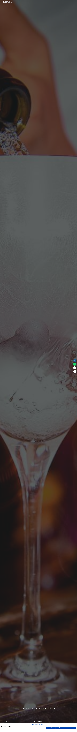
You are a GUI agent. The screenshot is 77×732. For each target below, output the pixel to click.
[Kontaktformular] (74, 367)
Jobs (67, 2)
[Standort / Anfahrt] (74, 371)
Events (41, 2)
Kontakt (71, 2)
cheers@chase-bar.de (7, 721)
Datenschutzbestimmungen (36, 724)
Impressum (42, 724)
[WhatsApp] (74, 364)
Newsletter (61, 2)
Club (46, 2)
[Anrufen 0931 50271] (74, 360)
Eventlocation (52, 2)
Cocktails (34, 2)
